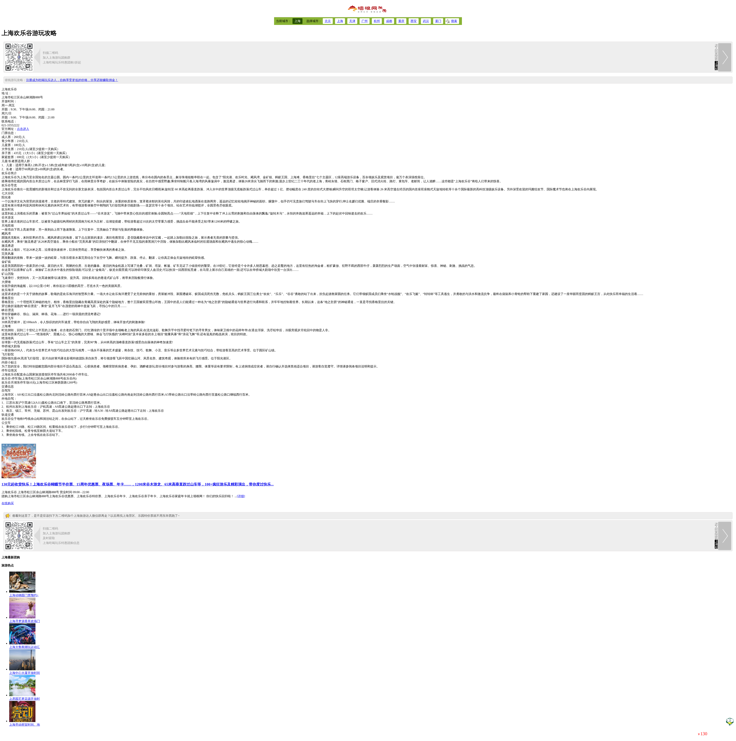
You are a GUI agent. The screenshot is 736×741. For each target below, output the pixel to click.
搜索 (454, 21)
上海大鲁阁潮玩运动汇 (24, 647)
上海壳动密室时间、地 (24, 724)
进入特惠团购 (716, 57)
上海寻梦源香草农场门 (24, 621)
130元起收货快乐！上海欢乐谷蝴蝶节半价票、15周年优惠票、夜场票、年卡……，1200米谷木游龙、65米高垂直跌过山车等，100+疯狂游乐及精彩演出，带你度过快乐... (138, 484)
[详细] (241, 496)
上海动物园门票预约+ (24, 595)
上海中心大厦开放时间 (24, 672)
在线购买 (8, 503)
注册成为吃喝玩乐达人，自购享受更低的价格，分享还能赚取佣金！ (72, 80)
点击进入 (23, 129)
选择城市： (314, 21)
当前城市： (283, 21)
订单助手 (729, 721)
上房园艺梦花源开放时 (24, 698)
